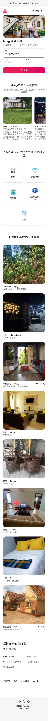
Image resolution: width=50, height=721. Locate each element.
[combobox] (24, 53)
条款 (27, 708)
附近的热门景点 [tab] (9, 649)
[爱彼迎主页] (5, 11)
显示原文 (34, 3)
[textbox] (13, 62)
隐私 (21, 708)
